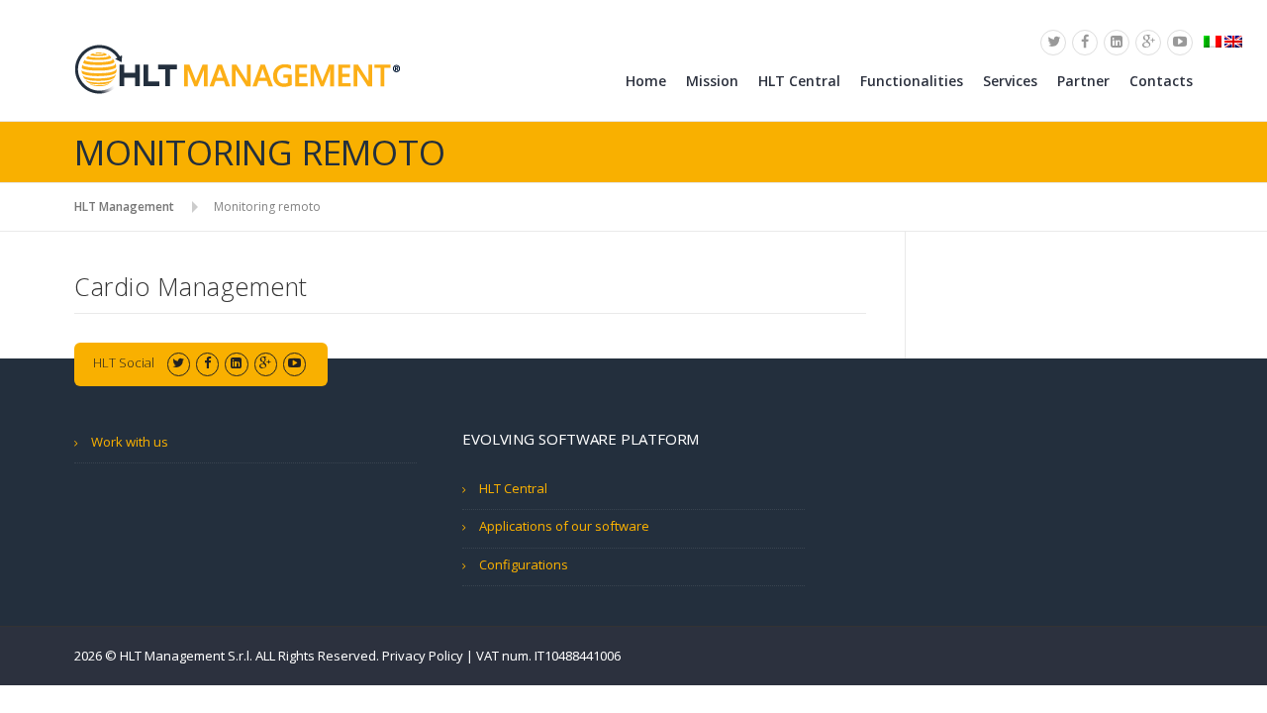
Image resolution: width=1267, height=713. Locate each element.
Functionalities (911, 80)
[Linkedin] (1116, 42)
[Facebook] (1085, 42)
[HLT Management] (237, 67)
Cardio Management (191, 286)
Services (1010, 80)
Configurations (523, 564)
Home (646, 80)
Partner (1083, 80)
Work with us (129, 442)
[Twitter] (1053, 42)
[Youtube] (1180, 42)
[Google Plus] (1148, 42)
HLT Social (123, 362)
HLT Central (799, 80)
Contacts (1161, 80)
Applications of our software (564, 526)
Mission (712, 80)
